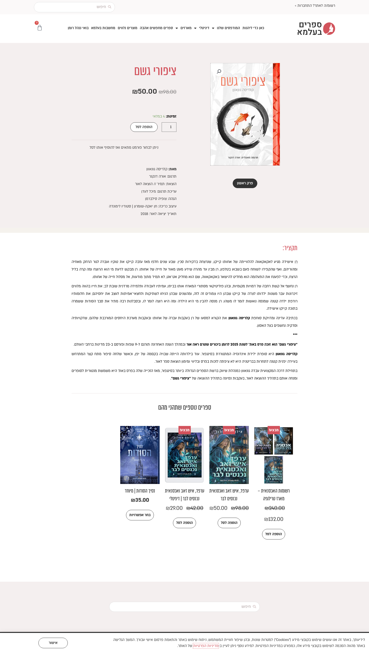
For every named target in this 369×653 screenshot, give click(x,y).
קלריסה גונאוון (156, 169)
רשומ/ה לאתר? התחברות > (315, 5)
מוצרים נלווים (127, 28)
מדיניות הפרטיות (205, 645)
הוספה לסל (144, 127)
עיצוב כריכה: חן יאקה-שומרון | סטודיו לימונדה (142, 206)
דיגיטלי (204, 28)
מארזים (186, 28)
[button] (218, 71)
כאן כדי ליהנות (253, 28)
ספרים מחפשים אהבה (156, 28)
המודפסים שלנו (228, 28)
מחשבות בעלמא (103, 28)
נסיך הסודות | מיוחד (140, 491)
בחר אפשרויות (140, 515)
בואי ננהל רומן (78, 28)
